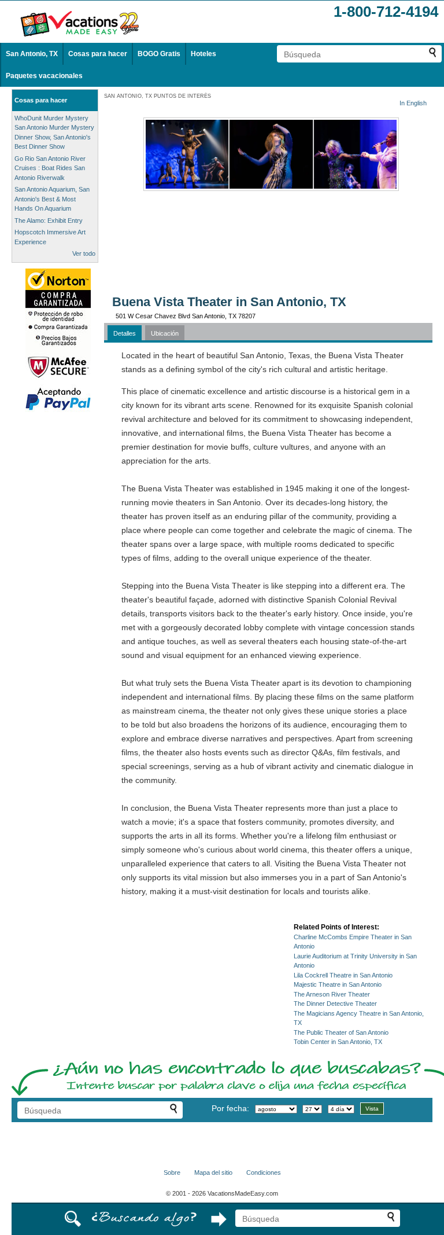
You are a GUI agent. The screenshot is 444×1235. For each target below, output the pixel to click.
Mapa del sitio (213, 1172)
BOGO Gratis (159, 54)
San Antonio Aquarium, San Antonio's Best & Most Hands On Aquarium (52, 199)
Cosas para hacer (97, 54)
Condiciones (263, 1172)
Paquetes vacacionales (44, 76)
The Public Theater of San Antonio (341, 1032)
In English (413, 103)
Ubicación (165, 333)
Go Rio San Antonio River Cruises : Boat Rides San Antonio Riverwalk (50, 168)
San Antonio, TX (32, 54)
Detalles (124, 333)
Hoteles (203, 54)
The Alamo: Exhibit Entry (48, 220)
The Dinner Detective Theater (335, 1003)
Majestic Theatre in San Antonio (338, 984)
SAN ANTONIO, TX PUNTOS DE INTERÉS (157, 96)
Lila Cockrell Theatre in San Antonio (343, 975)
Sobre (172, 1172)
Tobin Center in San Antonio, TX (338, 1041)
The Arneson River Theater (332, 994)
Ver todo (83, 253)
